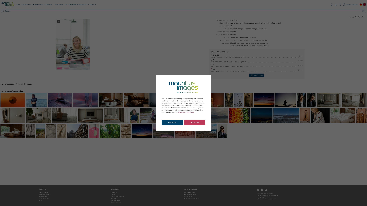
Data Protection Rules (185, 112)
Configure (172, 122)
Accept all (195, 122)
